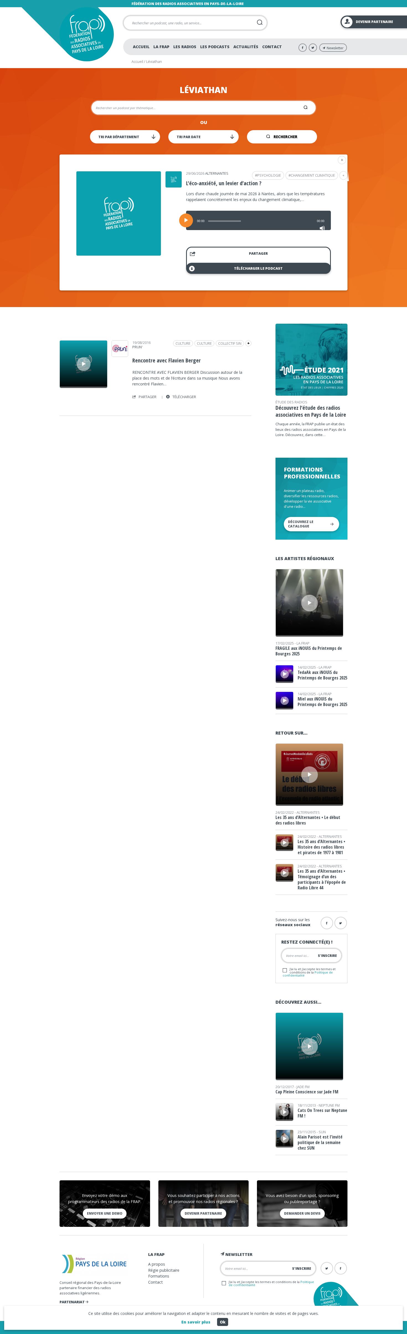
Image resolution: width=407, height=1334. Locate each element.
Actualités (245, 46)
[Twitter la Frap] (340, 923)
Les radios (184, 46)
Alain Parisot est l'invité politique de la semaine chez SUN (320, 1142)
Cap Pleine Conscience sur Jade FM (306, 1092)
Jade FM (303, 1086)
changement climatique (313, 175)
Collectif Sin (229, 343)
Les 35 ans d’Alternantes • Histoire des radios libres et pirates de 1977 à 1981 (321, 847)
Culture (204, 343)
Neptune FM (329, 1105)
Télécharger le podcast (258, 268)
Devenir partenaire (203, 1213)
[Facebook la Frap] (327, 923)
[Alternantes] (174, 186)
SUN (322, 1131)
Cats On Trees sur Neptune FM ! (322, 1113)
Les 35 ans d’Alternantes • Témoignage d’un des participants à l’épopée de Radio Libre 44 (322, 879)
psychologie (269, 175)
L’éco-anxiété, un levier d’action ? (223, 183)
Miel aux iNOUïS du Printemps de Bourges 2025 (322, 701)
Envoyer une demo (104, 1213)
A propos (156, 1264)
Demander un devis (302, 1213)
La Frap (161, 46)
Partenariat (73, 1301)
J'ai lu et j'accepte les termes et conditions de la (309, 972)
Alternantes (216, 173)
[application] (258, 220)
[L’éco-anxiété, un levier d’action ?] (118, 254)
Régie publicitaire (163, 1270)
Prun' (137, 347)
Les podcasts (215, 46)
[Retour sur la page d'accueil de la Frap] (87, 34)
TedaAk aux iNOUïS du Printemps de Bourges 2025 (322, 675)
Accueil (141, 46)
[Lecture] (186, 220)
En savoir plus (195, 1322)
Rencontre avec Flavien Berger (166, 360)
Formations (158, 1276)
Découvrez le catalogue (300, 524)
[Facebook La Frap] (302, 47)
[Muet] (322, 228)
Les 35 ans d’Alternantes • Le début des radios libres (307, 820)
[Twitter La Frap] (313, 47)
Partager (258, 253)
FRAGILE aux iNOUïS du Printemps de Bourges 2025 (308, 651)
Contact (272, 46)
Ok (222, 1322)
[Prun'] (120, 355)
